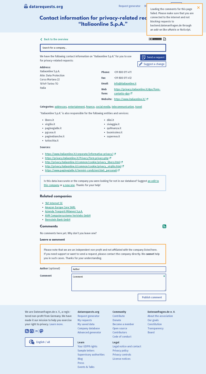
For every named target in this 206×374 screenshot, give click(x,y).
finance (90, 106)
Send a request (155, 57)
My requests (85, 320)
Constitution (155, 324)
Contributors (119, 332)
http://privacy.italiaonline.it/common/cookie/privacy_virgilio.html (83, 166)
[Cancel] (198, 7)
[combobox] (103, 48)
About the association (160, 316)
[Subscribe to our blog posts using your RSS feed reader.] (27, 330)
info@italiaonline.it (125, 83)
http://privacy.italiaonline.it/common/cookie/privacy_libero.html (82, 162)
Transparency (156, 328)
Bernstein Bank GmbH (57, 219)
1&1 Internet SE (54, 203)
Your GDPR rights (87, 346)
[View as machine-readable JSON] (164, 39)
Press (81, 363)
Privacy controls (121, 354)
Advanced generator (89, 332)
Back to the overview (55, 39)
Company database (89, 328)
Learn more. (56, 324)
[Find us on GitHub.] (32, 330)
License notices (121, 358)
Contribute (118, 316)
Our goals (153, 320)
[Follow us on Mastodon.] (41, 330)
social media (103, 106)
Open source (119, 328)
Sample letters (86, 350)
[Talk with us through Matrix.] (36, 330)
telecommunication (123, 106)
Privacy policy (120, 350)
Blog (80, 358)
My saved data (86, 324)
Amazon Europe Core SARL (60, 207)
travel (138, 106)
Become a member (123, 324)
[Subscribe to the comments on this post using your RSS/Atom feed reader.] (164, 226)
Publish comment (152, 297)
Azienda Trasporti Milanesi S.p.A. (64, 211)
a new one (69, 185)
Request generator (129, 6)
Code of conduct (121, 336)
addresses (61, 106)
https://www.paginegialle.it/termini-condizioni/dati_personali (81, 170)
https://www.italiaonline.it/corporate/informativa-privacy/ (79, 153)
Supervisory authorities (91, 354)
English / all (43, 342)
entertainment (76, 106)
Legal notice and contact (126, 346)
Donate (116, 320)
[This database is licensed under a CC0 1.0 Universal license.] (155, 39)
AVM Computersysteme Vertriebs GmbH (68, 215)
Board (151, 332)
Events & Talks (86, 367)
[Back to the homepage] (43, 7)
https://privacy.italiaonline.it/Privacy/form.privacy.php (76, 158)
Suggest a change (154, 64)
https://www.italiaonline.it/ (129, 99)
